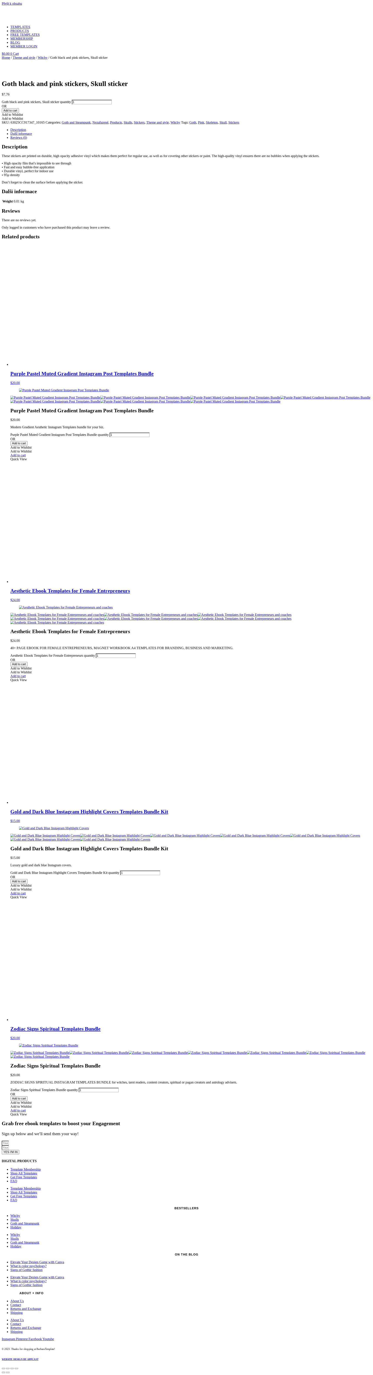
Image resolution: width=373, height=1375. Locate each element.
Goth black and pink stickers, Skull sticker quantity (36, 102)
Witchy (42, 57)
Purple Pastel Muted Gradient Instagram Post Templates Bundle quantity (59, 435)
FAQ (13, 1181)
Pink (201, 122)
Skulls (128, 122)
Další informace (21, 133)
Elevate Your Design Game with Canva (37, 1262)
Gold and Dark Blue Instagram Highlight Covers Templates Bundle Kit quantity (64, 873)
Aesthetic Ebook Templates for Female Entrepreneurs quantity (52, 655)
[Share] (7, 1368)
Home (6, 57)
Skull (223, 122)
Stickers (139, 122)
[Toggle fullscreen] (12, 1368)
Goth (192, 122)
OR (4, 106)
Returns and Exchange (25, 1309)
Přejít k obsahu (12, 3)
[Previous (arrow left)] (3, 1372)
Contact (15, 1305)
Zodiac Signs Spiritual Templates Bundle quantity (44, 1090)
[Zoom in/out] (16, 1368)
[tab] (190, 130)
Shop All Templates (23, 1173)
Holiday (15, 1227)
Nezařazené (100, 122)
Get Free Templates (23, 1177)
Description (18, 130)
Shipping (16, 1312)
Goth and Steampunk (76, 122)
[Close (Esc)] (3, 1368)
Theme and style (24, 57)
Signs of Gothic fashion (26, 1270)
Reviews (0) (18, 137)
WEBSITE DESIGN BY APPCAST (20, 1359)
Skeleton (212, 122)
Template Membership (25, 1169)
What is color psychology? (28, 1266)
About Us (17, 1301)
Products (116, 122)
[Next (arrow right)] (7, 1372)
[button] (12, 114)
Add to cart (10, 110)
